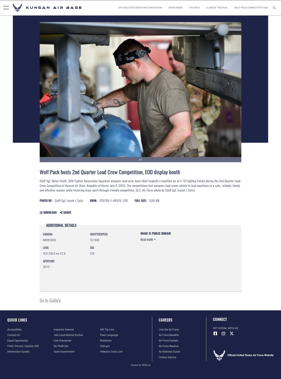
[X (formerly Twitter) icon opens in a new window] (231, 333)
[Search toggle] (275, 7)
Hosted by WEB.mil (140, 365)
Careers (165, 320)
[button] (5, 7)
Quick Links (17, 320)
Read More (147, 240)
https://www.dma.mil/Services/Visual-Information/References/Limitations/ (172, 262)
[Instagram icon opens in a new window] (223, 333)
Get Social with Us (225, 328)
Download (50, 212)
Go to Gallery (50, 300)
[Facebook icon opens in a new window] (215, 333)
